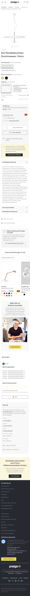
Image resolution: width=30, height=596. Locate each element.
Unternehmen (5, 513)
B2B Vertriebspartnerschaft (8, 519)
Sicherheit (4, 494)
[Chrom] (14, 293)
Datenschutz (14, 578)
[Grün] (7, 295)
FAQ (2, 500)
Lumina (3, 50)
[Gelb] (4, 295)
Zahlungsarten (5, 486)
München (19, 573)
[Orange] (11, 293)
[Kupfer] (11, 295)
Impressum (5, 578)
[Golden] (16, 293)
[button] (15, 476)
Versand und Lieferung (7, 489)
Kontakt (26, 578)
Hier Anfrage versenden (14, 155)
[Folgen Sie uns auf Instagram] (12, 581)
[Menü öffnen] (2, 2)
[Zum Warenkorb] (27, 2)
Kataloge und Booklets (7, 525)
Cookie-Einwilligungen (7, 533)
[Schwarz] (9, 293)
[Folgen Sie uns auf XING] (22, 581)
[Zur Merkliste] (25, 2)
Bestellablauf (5, 497)
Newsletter (4, 528)
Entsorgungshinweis (6, 506)
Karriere (3, 522)
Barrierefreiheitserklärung (8, 530)
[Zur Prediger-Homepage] (15, 2)
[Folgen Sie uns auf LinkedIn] (15, 581)
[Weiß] (2, 295)
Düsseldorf (18, 572)
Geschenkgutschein (6, 508)
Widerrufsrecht (5, 491)
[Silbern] (2, 293)
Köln (13, 573)
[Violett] (9, 295)
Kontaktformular (7, 411)
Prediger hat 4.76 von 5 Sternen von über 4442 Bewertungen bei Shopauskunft (16, 552)
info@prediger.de (7, 431)
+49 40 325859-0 (7, 420)
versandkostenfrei (14, 121)
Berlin (12, 572)
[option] (7, 66)
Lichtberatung (5, 516)
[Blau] (7, 293)
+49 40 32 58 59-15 (7, 426)
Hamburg (7, 572)
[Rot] (4, 293)
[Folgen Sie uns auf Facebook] (9, 581)
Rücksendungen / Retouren (8, 503)
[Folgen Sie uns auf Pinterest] (18, 581)
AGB (20, 578)
